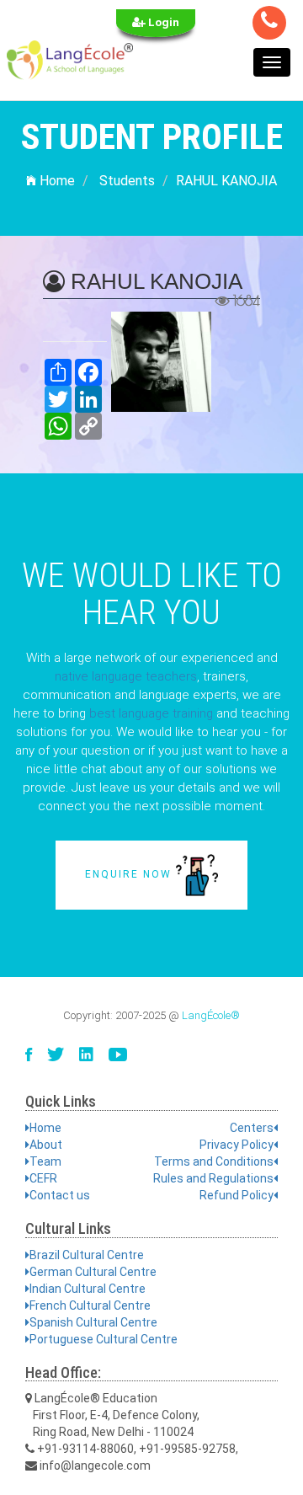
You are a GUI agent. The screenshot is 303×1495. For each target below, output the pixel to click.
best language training (151, 713)
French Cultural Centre (90, 1305)
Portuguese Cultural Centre (103, 1339)
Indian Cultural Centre (87, 1288)
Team (45, 1161)
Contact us (59, 1195)
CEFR (43, 1178)
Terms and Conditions (214, 1161)
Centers (252, 1128)
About (45, 1144)
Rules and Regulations (213, 1178)
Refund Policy (236, 1195)
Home (55, 181)
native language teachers (126, 676)
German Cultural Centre (93, 1272)
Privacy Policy (236, 1144)
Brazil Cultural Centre (86, 1255)
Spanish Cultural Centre (93, 1322)
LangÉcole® (211, 1015)
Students (127, 181)
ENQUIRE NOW (130, 874)
